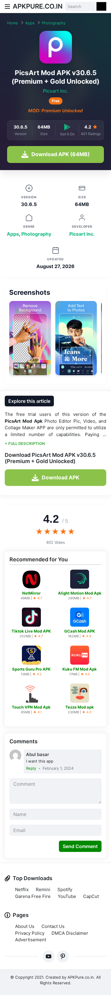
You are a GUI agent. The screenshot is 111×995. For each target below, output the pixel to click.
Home (12, 22)
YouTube (67, 896)
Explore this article (29, 401)
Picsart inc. (55, 91)
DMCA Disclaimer (70, 933)
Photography (53, 22)
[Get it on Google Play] (67, 126)
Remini (43, 889)
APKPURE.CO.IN (37, 6)
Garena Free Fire (33, 896)
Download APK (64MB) (60, 154)
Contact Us (53, 926)
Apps (30, 22)
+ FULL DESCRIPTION (25, 443)
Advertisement (30, 939)
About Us (24, 926)
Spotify (64, 889)
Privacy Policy (29, 933)
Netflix (22, 889)
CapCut (91, 896)
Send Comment (80, 846)
